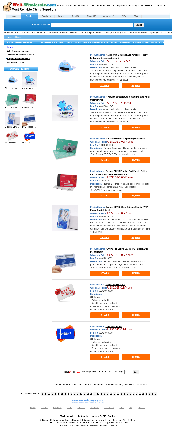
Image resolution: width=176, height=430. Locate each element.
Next (110, 372)
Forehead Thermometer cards (20, 55)
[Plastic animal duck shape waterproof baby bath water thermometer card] (12, 86)
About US (91, 16)
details (104, 85)
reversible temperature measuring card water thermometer (29, 88)
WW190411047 (106, 106)
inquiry (136, 85)
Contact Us (109, 407)
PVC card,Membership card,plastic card (12, 107)
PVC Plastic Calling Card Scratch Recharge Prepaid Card (29, 127)
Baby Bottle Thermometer (18, 59)
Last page (119, 372)
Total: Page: (72, 372)
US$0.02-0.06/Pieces (120, 141)
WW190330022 (106, 258)
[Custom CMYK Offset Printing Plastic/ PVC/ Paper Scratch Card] (12, 125)
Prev (94, 372)
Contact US (108, 16)
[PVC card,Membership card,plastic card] (12, 105)
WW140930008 (106, 333)
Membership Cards (15, 62)
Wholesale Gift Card (12, 142)
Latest (61, 16)
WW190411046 (106, 64)
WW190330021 (106, 181)
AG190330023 (106, 145)
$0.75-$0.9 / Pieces (119, 102)
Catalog (29, 16)
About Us (94, 407)
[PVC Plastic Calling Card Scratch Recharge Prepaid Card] (29, 125)
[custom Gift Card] (29, 140)
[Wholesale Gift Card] (12, 140)
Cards (18, 37)
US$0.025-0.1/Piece (119, 287)
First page (86, 372)
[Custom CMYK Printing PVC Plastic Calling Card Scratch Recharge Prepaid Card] (29, 105)
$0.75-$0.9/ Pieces (118, 61)
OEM (124, 16)
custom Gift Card (29, 142)
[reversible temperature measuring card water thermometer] (29, 86)
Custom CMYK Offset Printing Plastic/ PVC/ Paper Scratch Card (12, 127)
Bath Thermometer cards (18, 51)
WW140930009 (106, 291)
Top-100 (75, 16)
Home (14, 16)
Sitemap (142, 407)
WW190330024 (106, 216)
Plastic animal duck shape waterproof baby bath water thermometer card (12, 88)
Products (46, 16)
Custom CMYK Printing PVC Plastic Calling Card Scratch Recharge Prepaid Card (29, 107)
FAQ (136, 16)
